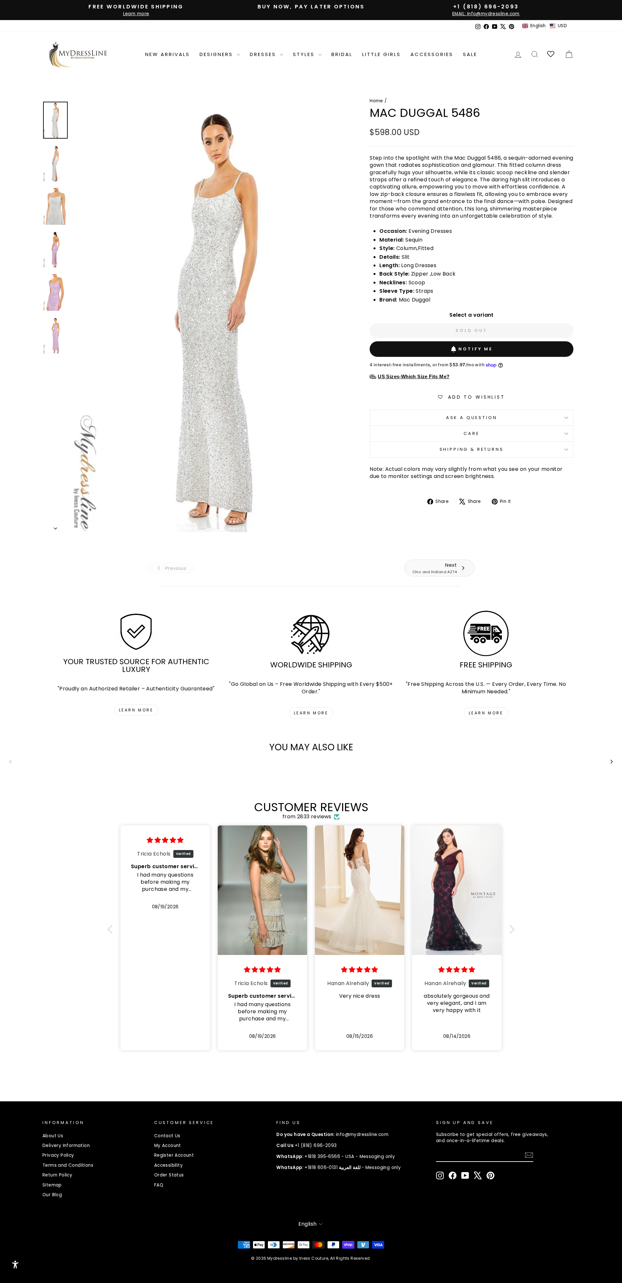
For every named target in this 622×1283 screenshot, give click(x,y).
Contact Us (167, 1136)
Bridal (341, 54)
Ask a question (471, 417)
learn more (136, 710)
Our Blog (52, 1195)
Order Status (169, 1175)
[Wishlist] (551, 54)
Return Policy (57, 1175)
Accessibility (168, 1165)
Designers (217, 54)
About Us (52, 1136)
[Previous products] (10, 762)
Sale (470, 54)
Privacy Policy (58, 1155)
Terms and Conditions (67, 1165)
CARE (471, 433)
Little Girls (381, 54)
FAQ (158, 1185)
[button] (544, 26)
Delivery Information (66, 1145)
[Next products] (612, 762)
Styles (305, 54)
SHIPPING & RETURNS (472, 449)
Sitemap (52, 1185)
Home (376, 101)
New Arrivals (167, 54)
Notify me (475, 349)
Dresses (264, 54)
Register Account (174, 1155)
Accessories (431, 54)
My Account (167, 1145)
